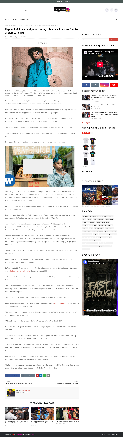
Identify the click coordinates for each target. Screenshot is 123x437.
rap (109, 234)
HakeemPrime (86, 225)
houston (85, 228)
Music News (113, 231)
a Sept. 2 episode (60, 303)
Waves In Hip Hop (87, 246)
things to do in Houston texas (90, 243)
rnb (84, 237)
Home (53, 1)
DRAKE (111, 216)
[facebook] (107, 10)
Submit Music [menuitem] (24, 19)
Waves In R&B (107, 246)
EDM (84, 219)
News (84, 234)
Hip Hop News (102, 225)
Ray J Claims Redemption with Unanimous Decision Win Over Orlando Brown (42, 422)
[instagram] (116, 10)
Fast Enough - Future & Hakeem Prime (100, 316)
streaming (92, 240)
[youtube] (114, 85)
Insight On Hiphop (99, 228)
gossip (98, 222)
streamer (85, 240)
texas (98, 240)
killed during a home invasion (20, 271)
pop (101, 234)
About (108, 434)
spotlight (108, 237)
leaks (84, 231)
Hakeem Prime (9, 37)
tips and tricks (108, 243)
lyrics (106, 231)
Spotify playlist (100, 237)
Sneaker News (90, 237)
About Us (59, 1)
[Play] (38, 166)
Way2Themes (18, 434)
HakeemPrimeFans (86, 316)
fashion (89, 219)
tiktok (101, 243)
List (89, 231)
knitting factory (109, 228)
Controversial (103, 216)
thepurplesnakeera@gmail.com (23, 10)
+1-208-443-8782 (9, 10)
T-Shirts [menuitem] (14, 19)
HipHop (110, 225)
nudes (89, 234)
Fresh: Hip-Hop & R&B (88, 222)
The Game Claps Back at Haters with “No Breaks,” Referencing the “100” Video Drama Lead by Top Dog (104, 97)
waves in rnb (86, 248)
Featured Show (109, 219)
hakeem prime (105, 222)
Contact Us (67, 1)
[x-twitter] (111, 10)
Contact (35, 10)
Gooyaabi (32, 434)
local (93, 231)
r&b (105, 234)
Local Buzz (100, 231)
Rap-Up (114, 234)
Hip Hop (94, 225)
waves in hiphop (13, 25)
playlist (95, 234)
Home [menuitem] (7, 19)
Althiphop (85, 216)
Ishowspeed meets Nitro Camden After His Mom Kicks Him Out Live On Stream (16, 422)
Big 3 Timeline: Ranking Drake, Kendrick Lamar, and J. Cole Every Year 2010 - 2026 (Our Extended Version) (104, 114)
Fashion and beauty (98, 219)
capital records (94, 216)
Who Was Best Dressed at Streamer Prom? (67, 421)
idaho (91, 228)
